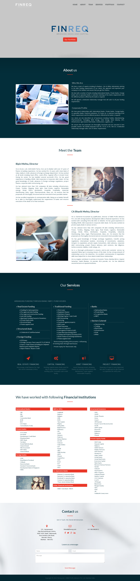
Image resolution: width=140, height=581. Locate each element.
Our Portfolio (70, 39)
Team (90, 4)
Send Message (70, 568)
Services (98, 4)
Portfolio (109, 4)
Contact (120, 4)
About (82, 4)
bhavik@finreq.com (70, 529)
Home (75, 4)
